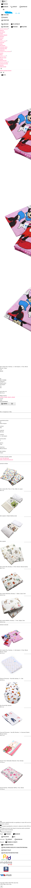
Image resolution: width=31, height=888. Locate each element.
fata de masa (3, 57)
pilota (1, 44)
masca (1, 53)
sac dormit (2, 32)
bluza (1, 54)
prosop (1, 38)
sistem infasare (3, 35)
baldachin (2, 50)
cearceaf (2, 42)
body (1, 39)
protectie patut (3, 48)
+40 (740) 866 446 (4, 458)
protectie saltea (3, 47)
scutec (1, 33)
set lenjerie (2, 45)
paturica (2, 30)
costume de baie (4, 63)
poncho (2, 65)
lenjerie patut (3, 70)
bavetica (2, 36)
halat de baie (3, 66)
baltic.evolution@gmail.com (6, 459)
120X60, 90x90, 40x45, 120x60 (7, 397)
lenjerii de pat (3, 60)
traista (1, 59)
